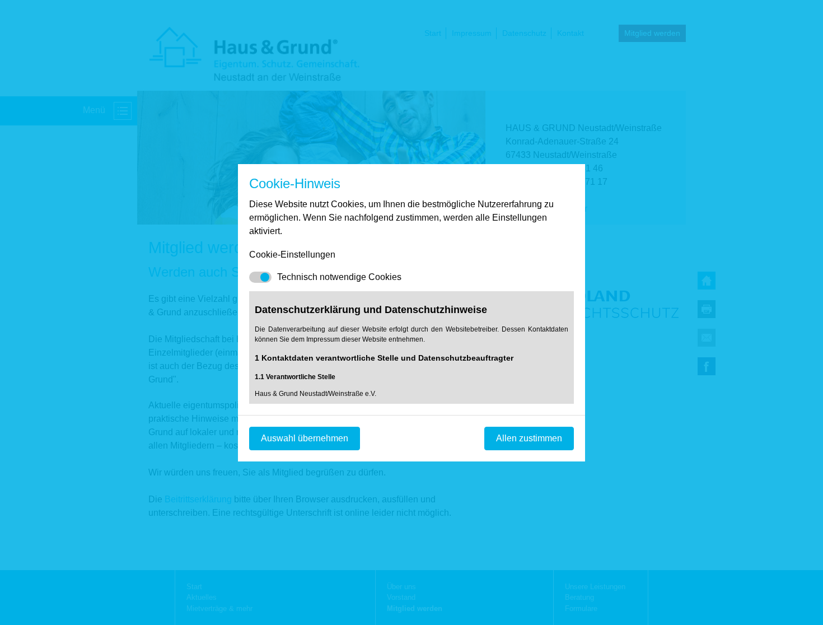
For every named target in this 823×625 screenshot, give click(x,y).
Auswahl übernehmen (304, 438)
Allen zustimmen (529, 438)
